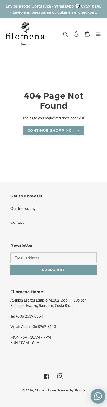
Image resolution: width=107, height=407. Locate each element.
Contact (17, 222)
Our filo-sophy (23, 208)
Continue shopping (50, 130)
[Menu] (98, 33)
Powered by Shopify (71, 390)
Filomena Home (45, 390)
